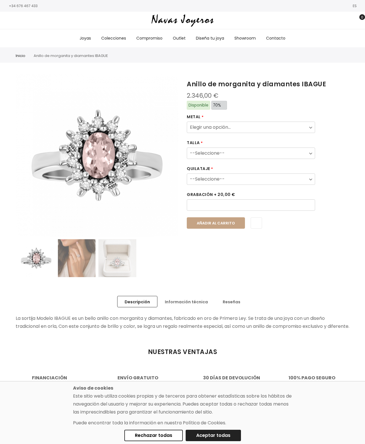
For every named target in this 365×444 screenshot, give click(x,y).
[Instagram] (16, 20)
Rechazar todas (153, 435)
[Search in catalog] (331, 20)
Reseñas (231, 302)
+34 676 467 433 (23, 5)
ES (355, 5)
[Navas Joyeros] (182, 20)
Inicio (20, 55)
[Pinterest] (41, 20)
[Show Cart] (358, 20)
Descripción (137, 302)
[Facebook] (7, 20)
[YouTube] (33, 20)
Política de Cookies (204, 423)
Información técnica (186, 302)
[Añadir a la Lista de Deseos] (256, 223)
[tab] (137, 301)
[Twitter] (24, 20)
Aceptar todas (213, 435)
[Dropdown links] (340, 20)
